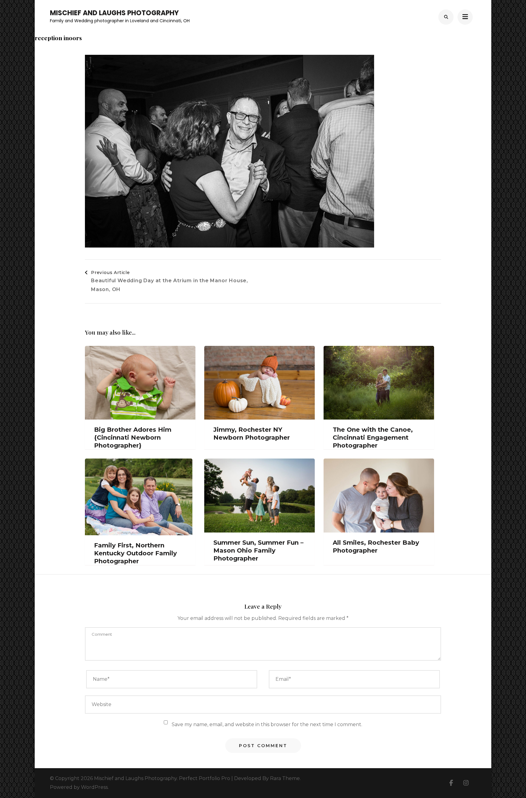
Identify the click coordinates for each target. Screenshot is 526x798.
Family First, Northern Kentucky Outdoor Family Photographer (135, 553)
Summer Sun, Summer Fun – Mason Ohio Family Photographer (258, 550)
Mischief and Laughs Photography (114, 13)
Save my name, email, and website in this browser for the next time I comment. (267, 724)
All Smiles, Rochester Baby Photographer (376, 546)
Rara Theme (285, 778)
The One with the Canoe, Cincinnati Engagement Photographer (373, 437)
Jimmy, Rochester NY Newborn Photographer (251, 433)
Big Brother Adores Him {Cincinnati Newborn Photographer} (132, 437)
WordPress (94, 787)
